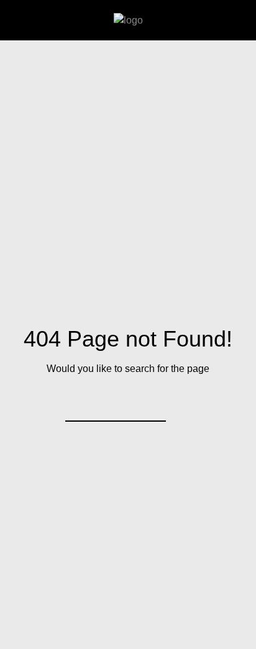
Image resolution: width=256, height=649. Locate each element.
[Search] (148, 404)
